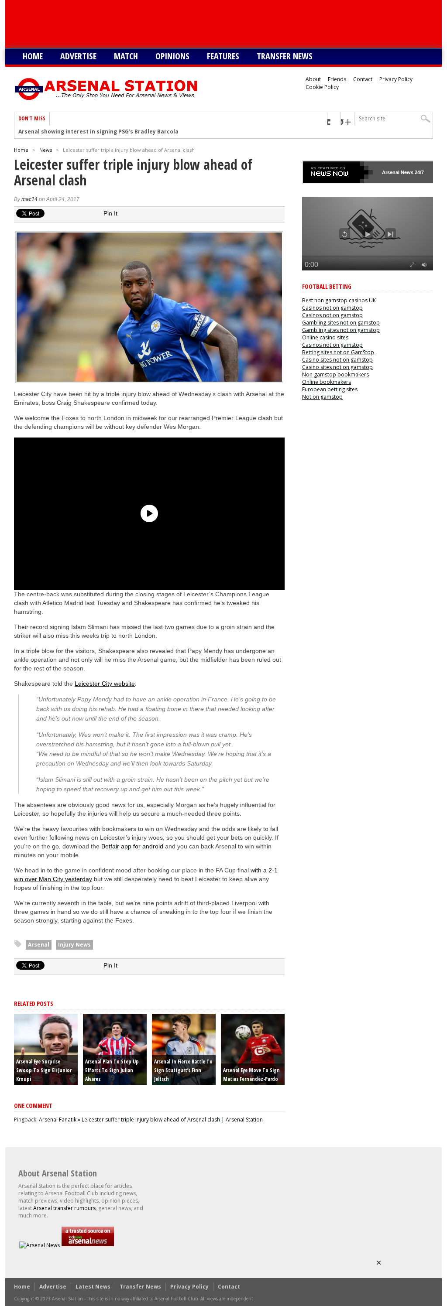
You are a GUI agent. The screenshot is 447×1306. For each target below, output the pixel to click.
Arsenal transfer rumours (64, 1208)
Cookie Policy (322, 87)
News (45, 150)
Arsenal (38, 944)
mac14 (29, 199)
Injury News (74, 944)
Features (223, 56)
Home (33, 56)
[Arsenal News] (39, 1245)
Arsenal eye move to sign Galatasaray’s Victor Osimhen (95, 131)
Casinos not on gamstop (332, 307)
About (313, 79)
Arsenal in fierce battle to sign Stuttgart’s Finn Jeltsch (183, 1070)
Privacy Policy (396, 79)
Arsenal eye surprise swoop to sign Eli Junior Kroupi (44, 1070)
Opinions (172, 56)
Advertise (78, 56)
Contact (362, 79)
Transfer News (285, 56)
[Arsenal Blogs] (88, 1245)
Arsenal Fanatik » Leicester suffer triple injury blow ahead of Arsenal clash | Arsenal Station (151, 1119)
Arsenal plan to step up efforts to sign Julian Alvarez (112, 1070)
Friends (337, 79)
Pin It (110, 213)
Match (126, 56)
